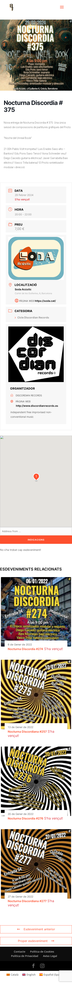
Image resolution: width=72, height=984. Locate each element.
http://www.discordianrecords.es (37, 405)
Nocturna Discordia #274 (25, 649)
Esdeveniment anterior (39, 929)
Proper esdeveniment (33, 941)
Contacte (19, 951)
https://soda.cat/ (45, 300)
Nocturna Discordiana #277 (27, 901)
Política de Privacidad (24, 956)
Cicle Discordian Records (33, 317)
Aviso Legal (50, 956)
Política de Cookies (42, 951)
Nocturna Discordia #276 (25, 818)
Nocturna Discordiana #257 (27, 731)
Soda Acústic (23, 289)
